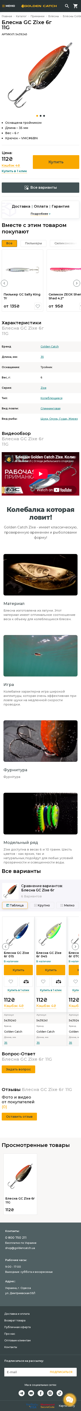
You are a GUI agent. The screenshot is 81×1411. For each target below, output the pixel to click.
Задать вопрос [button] (18, 1069)
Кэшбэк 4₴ (11, 165)
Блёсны (53, 16)
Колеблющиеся (51, 398)
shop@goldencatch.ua (20, 1248)
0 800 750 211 (16, 1238)
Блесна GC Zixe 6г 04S (48, 954)
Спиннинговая (50, 408)
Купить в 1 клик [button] (14, 171)
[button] (4, 283)
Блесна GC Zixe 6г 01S (16, 954)
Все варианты (43, 187)
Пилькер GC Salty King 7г (22, 296)
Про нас (9, 1333)
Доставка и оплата (17, 1313)
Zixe (43, 387)
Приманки (37, 16)
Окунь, (54, 418)
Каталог (21, 16)
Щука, (45, 418)
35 (42, 356)
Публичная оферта (17, 1327)
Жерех (73, 418)
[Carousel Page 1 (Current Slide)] (37, 116)
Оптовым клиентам (17, 1340)
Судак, (63, 418)
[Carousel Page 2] (40, 116)
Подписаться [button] (61, 1372)
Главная (7, 16)
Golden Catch (50, 346)
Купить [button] (56, 162)
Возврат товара (14, 1320)
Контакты (10, 1347)
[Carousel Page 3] (44, 116)
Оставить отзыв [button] (19, 1117)
